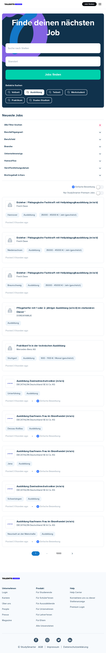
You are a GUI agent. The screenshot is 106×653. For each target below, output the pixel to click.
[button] (53, 125)
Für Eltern (41, 620)
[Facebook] (36, 640)
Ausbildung (36, 92)
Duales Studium (41, 100)
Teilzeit (56, 92)
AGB (40, 646)
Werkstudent (78, 92)
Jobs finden (53, 74)
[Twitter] (58, 640)
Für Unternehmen (44, 609)
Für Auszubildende (45, 603)
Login (5, 592)
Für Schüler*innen (44, 598)
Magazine (7, 620)
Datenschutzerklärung (75, 646)
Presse (5, 614)
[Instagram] (47, 640)
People (5, 609)
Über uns (6, 603)
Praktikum (17, 100)
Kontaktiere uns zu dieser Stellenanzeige (82, 600)
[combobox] (8, 61)
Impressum (53, 646)
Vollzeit (16, 92)
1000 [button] (58, 553)
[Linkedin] (70, 640)
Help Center (76, 592)
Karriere (6, 598)
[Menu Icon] (100, 4)
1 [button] (35, 553)
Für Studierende (44, 592)
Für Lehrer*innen (44, 614)
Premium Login (77, 607)
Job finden (89, 4)
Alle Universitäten (45, 625)
